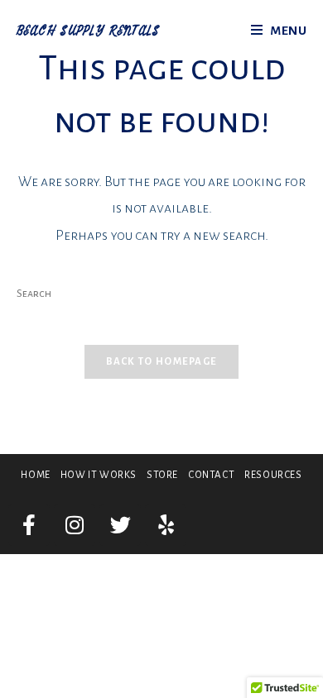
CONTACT (211, 475)
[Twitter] (120, 525)
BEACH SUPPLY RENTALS (88, 31)
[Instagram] (74, 525)
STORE (162, 475)
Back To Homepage (162, 361)
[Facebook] (29, 525)
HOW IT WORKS (98, 475)
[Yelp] (165, 525)
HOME (35, 475)
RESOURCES (272, 475)
